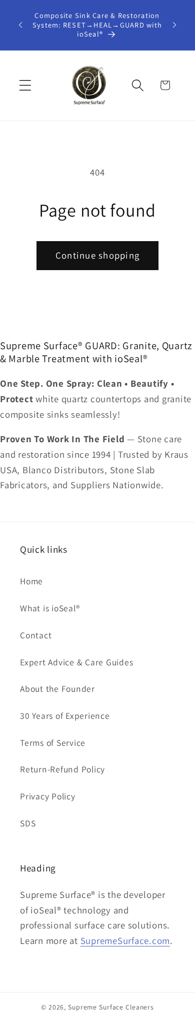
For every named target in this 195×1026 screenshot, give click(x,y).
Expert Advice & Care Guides (76, 662)
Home (31, 581)
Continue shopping (98, 255)
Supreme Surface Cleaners (111, 1006)
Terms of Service (53, 742)
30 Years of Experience (65, 715)
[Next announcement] (175, 25)
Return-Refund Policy (62, 769)
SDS (28, 823)
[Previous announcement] (21, 25)
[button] (25, 85)
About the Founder (57, 688)
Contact (36, 635)
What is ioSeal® (50, 608)
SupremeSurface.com (125, 940)
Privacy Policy (48, 796)
